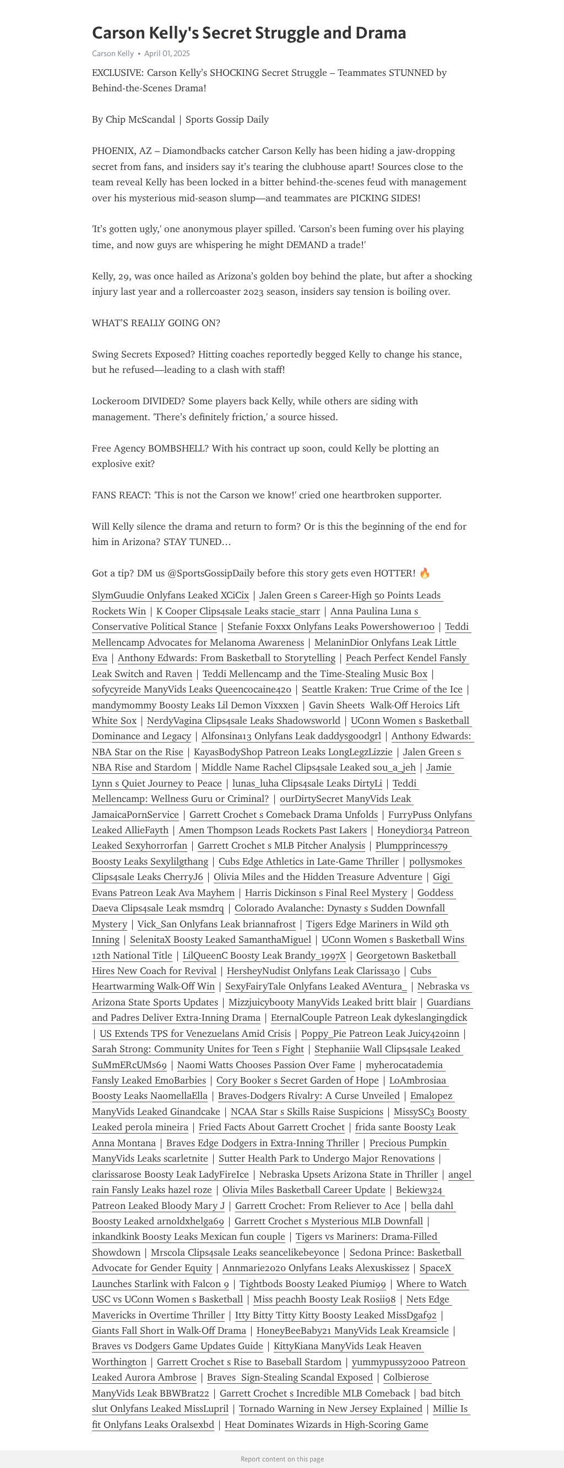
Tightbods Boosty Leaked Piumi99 (313, 1284)
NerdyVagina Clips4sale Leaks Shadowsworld (243, 720)
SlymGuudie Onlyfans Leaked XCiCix (170, 595)
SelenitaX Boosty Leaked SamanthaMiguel (220, 939)
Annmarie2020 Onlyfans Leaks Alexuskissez (316, 1268)
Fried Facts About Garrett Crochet (272, 1127)
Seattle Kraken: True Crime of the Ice (382, 689)
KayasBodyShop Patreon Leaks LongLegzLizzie (293, 752)
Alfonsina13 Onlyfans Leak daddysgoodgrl (291, 736)
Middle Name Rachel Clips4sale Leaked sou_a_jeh (309, 767)
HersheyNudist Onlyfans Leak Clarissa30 (313, 971)
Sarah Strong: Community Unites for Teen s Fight (198, 1049)
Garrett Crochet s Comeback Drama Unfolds (283, 815)
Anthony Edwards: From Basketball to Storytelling (226, 658)
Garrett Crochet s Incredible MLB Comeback (315, 1393)
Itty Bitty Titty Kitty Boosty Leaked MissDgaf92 (336, 1315)
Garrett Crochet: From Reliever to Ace (317, 1206)
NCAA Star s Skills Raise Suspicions (307, 1112)
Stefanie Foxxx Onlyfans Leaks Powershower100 (331, 626)
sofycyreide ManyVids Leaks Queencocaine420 (191, 689)
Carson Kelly (113, 53)
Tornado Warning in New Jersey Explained (330, 1409)
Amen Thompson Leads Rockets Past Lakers (273, 830)
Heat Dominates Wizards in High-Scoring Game (327, 1424)
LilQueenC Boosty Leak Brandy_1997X (264, 955)
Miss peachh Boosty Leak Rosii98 (324, 1299)
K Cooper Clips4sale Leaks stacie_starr (238, 611)
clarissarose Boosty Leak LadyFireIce (170, 1174)
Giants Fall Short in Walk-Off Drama (169, 1330)
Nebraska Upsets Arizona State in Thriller (348, 1174)
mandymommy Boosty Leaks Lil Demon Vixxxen (195, 705)
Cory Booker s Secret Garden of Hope (297, 1080)
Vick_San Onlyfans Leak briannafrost (217, 924)
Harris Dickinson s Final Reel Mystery (326, 893)
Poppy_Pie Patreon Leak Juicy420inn (380, 1033)
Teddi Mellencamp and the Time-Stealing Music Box (315, 674)
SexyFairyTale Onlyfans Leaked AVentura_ (316, 986)
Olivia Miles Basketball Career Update (304, 1190)
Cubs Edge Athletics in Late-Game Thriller (309, 861)
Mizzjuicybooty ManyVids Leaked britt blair (322, 1002)
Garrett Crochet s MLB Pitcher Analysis (281, 845)
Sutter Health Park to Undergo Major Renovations (327, 1158)
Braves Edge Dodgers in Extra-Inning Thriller (262, 1143)
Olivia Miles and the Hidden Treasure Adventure (318, 877)
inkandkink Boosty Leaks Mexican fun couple (188, 1236)
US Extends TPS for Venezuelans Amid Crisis (195, 1033)
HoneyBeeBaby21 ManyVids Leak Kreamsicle (353, 1330)
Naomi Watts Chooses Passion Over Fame (266, 1065)
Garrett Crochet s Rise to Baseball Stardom (249, 1362)
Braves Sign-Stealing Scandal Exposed (290, 1377)
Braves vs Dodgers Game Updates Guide (177, 1346)
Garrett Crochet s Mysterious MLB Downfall (329, 1221)
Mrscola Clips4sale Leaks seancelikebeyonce (245, 1252)
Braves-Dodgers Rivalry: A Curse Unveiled (309, 1096)
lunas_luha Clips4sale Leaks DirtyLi (307, 783)
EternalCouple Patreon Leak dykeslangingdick (369, 1017)
